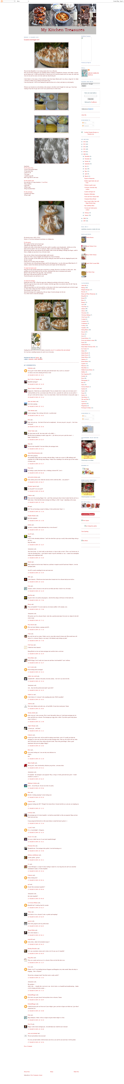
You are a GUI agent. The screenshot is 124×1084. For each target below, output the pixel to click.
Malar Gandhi (31, 763)
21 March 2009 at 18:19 (36, 653)
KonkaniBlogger (32, 995)
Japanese (83, 359)
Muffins (83, 372)
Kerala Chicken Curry (91, 246)
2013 (84, 144)
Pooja (29, 468)
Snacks (83, 391)
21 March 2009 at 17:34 (36, 629)
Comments (86, 126)
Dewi (29, 750)
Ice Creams (84, 349)
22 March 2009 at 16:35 (36, 832)
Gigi (29, 444)
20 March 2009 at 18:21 (36, 375)
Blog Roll (83, 296)
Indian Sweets (84, 355)
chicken (83, 308)
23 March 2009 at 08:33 (36, 935)
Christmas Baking (85, 315)
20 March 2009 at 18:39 (36, 384)
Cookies (83, 325)
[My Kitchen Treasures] (86, 60)
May (86, 171)
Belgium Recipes (85, 289)
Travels (83, 401)
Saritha (29, 525)
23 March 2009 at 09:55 (36, 953)
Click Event (84, 317)
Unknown (30, 735)
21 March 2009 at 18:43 (36, 699)
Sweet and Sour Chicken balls (91, 196)
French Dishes (84, 338)
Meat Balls (84, 367)
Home (51, 1071)
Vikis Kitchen (31, 410)
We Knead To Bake (86, 408)
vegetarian (83, 403)
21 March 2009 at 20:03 (36, 708)
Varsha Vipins (31, 431)
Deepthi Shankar (32, 515)
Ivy (28, 864)
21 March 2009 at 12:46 (36, 502)
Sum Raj (30, 595)
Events (83, 334)
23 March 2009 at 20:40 (36, 1029)
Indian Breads (84, 353)
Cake (35, 359)
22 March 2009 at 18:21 (36, 841)
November (87, 159)
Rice (82, 382)
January (87, 215)
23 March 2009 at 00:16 (36, 880)
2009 (84, 154)
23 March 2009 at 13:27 (36, 962)
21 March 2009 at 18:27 (36, 663)
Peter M (30, 1024)
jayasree (30, 921)
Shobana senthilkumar (33, 855)
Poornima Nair (31, 846)
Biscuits (83, 292)
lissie (29, 967)
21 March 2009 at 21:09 (36, 721)
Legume (83, 363)
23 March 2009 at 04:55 (36, 917)
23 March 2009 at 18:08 (36, 1011)
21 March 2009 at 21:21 (36, 731)
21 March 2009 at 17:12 (36, 620)
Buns (82, 300)
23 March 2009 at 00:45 (36, 898)
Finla (29, 586)
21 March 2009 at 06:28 (36, 473)
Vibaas (29, 912)
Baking (31, 359)
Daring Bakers (84, 329)
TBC (29, 577)
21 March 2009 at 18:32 (36, 672)
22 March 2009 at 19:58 (36, 851)
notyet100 (30, 939)
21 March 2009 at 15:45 (36, 558)
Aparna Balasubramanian (34, 453)
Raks (29, 792)
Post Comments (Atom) (36, 1075)
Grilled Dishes (84, 344)
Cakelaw (30, 495)
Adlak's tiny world (32, 676)
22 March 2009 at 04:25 (36, 779)
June (86, 168)
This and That (84, 399)
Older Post (76, 1071)
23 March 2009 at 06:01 (36, 926)
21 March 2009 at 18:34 (36, 681)
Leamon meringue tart (31, 39)
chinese (83, 311)
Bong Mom (30, 957)
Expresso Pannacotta (89, 178)
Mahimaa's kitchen (32, 783)
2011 (84, 149)
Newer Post (27, 1071)
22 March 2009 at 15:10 (36, 823)
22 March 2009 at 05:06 (36, 788)
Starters (83, 395)
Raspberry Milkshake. (89, 194)
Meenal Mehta (31, 930)
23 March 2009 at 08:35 (36, 944)
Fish (82, 336)
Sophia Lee (30, 694)
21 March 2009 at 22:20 (36, 758)
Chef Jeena (30, 645)
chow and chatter (32, 401)
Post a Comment (28, 1046)
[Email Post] (40, 357)
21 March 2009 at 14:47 (36, 544)
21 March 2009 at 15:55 (36, 572)
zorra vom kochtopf (32, 1033)
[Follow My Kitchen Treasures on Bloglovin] (87, 109)
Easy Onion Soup (90, 272)
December (87, 156)
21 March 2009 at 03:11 (36, 449)
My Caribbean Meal (89, 205)
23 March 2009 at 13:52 (36, 977)
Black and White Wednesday (88, 294)
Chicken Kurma (89, 237)
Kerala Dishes (84, 361)
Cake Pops (84, 306)
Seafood (83, 389)
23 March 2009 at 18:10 (36, 1020)
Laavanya (30, 812)
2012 (84, 146)
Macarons (83, 365)
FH (28, 506)
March (86, 176)
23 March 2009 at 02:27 (36, 907)
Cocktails (83, 321)
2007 (84, 221)
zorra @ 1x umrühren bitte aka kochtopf (60, 350)
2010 (84, 151)
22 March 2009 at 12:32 (36, 808)
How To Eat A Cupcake (33, 379)
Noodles (83, 376)
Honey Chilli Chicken (91, 254)
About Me (83, 115)
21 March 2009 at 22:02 (36, 746)
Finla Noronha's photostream (90, 429)
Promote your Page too (86, 62)
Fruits (82, 342)
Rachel (29, 562)
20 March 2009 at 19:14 (36, 397)
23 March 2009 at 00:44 (36, 889)
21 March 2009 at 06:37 (36, 482)
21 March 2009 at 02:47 (36, 439)
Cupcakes (83, 327)
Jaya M (29, 534)
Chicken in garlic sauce (90, 185)
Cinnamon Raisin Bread (90, 199)
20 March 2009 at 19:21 (36, 406)
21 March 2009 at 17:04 (36, 600)
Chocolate (83, 313)
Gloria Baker (31, 658)
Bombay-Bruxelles (32, 948)
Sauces (83, 384)
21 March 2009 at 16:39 (36, 591)
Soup (82, 393)
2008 (84, 218)
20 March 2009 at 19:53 (36, 415)
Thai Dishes (84, 397)
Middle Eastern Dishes (86, 370)
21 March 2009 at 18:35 (36, 690)
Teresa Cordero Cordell (33, 388)
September (87, 164)
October (87, 161)
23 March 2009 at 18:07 (36, 1000)
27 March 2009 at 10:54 (36, 1042)
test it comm (31, 667)
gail (29, 884)
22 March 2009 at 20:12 (36, 860)
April (86, 174)
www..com (88, 425)
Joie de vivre (31, 836)
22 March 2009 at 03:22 (36, 768)
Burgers (83, 302)
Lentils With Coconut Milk (92, 263)
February (87, 212)
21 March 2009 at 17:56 (36, 640)
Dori (29, 420)
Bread (82, 298)
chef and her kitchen (33, 477)
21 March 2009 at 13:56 (36, 520)
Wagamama (84, 405)
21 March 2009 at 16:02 (36, 582)
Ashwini (30, 703)
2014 (84, 141)
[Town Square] (85, 520)
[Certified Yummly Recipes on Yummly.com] (90, 134)
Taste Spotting (84, 531)
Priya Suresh (31, 624)
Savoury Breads (85, 386)
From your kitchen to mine (87, 340)
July (86, 166)
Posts (84, 123)
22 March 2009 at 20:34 (36, 871)
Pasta (82, 378)
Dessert (40, 359)
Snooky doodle (31, 713)
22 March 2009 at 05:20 (36, 797)
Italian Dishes (84, 357)
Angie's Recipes (32, 726)
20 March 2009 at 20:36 (36, 426)
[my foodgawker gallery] (91, 526)
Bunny (29, 604)
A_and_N (30, 827)
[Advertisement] (36, 1058)
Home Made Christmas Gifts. (88, 346)
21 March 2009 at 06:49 (36, 491)
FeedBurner (94, 102)
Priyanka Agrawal (32, 486)
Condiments (84, 323)
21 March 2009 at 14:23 (36, 530)
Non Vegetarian (85, 374)
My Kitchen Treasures (86, 36)
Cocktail (83, 319)
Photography (84, 380)
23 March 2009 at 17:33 (36, 990)
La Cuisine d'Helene (33, 902)
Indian (82, 351)
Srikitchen (30, 368)
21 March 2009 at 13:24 (36, 511)
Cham (29, 634)
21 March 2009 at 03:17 (36, 463)
